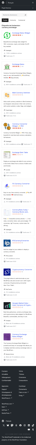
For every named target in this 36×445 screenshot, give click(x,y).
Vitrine (21, 371)
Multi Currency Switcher (21, 93)
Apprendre (5, 386)
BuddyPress (6, 413)
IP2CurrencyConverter (20, 241)
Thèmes (21, 374)
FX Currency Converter (21, 184)
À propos (5, 371)
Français (8, 421)
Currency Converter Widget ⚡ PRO (19, 125)
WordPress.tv (7, 398)
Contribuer (22, 386)
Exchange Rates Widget (21, 33)
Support (4, 389)
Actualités (5, 374)
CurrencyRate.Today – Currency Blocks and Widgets (20, 211)
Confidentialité (6, 380)
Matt (4, 407)
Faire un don (24, 392)
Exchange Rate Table (20, 152)
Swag (21, 395)
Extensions (22, 377)
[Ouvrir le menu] (33, 2)
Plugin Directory (6, 8)
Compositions (23, 380)
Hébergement (6, 377)
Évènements (23, 389)
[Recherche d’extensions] (25, 15)
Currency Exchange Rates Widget (19, 335)
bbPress (5, 410)
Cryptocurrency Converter (22, 269)
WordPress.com (8, 404)
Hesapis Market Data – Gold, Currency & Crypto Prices (21, 304)
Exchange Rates (18, 64)
